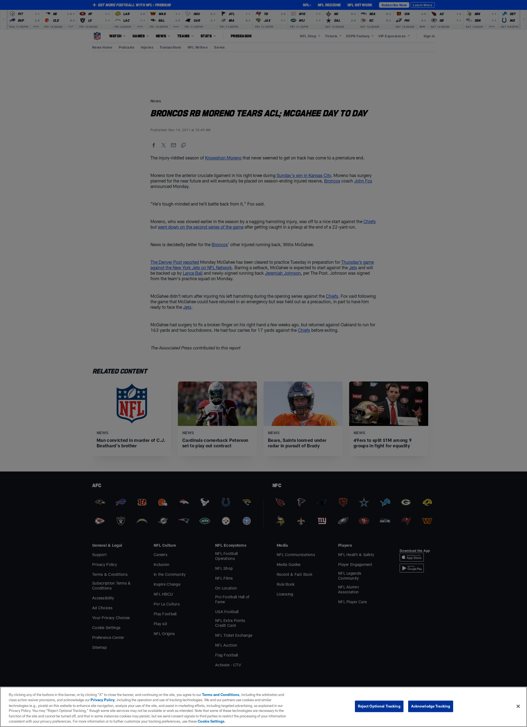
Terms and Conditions (220, 694)
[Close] (518, 706)
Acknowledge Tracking (430, 706)
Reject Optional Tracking (379, 706)
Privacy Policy (103, 700)
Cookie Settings (211, 721)
